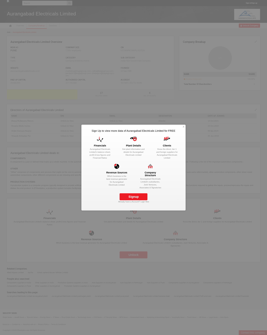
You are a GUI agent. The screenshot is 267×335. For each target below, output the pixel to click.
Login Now (145, 202)
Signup (133, 196)
